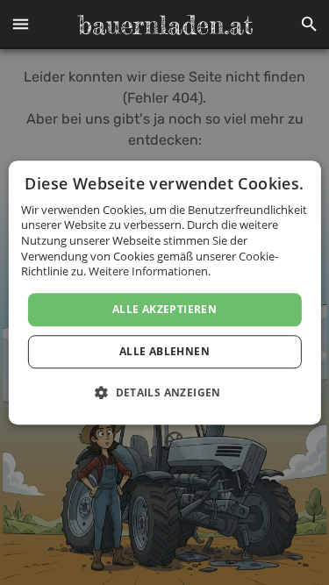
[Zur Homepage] (165, 24)
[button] (20, 24)
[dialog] (164, 293)
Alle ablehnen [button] (164, 351)
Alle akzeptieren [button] (164, 309)
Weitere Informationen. (150, 271)
